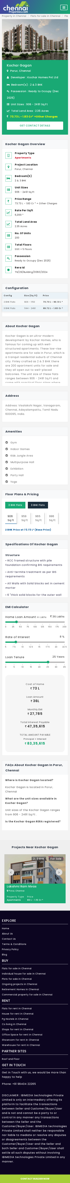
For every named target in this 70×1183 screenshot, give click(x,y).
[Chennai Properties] (17, 7)
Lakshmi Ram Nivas (21, 886)
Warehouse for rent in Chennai (21, 1045)
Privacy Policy (10, 949)
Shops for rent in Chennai (17, 1029)
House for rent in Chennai (18, 1013)
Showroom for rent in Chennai (20, 1039)
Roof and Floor (11, 1059)
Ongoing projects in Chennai (19, 984)
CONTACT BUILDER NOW (35, 1178)
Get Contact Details (35, 125)
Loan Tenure (14, 657)
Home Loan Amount (26, 617)
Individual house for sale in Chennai (24, 973)
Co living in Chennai (14, 1024)
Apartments (23, 157)
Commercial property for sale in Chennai (27, 994)
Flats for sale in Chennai (17, 968)
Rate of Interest (17, 637)
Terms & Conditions (14, 944)
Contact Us (9, 939)
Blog (4, 954)
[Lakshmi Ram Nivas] (35, 878)
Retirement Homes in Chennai (20, 989)
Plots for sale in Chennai (17, 979)
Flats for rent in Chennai (17, 1008)
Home (5, 928)
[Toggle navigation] (64, 7)
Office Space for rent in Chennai (22, 1034)
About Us (7, 933)
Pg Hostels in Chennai (15, 1019)
